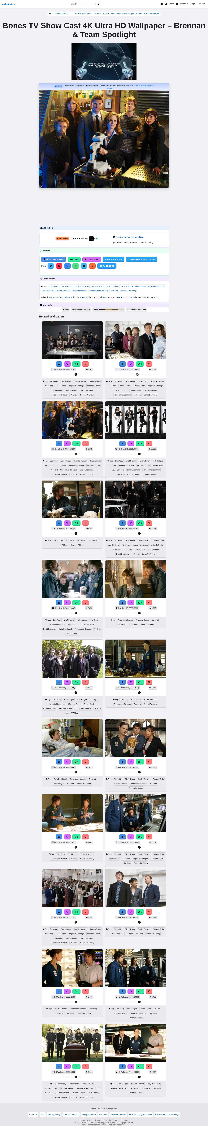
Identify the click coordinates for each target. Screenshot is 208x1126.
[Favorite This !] (67, 364)
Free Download (54, 259)
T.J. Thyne (124, 286)
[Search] (98, 4)
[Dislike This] (85, 364)
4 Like (75, 259)
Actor (68, 297)
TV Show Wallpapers (82, 14)
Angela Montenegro (140, 286)
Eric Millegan (66, 286)
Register (201, 4)
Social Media (137, 297)
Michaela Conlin (158, 286)
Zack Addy (53, 286)
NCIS (83, 297)
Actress (53, 297)
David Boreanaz (63, 291)
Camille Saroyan (82, 286)
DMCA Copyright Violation (140, 1114)
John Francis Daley (95, 297)
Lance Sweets (111, 297)
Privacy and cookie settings (167, 1114)
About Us (33, 1114)
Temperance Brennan (98, 291)
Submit (170, 4)
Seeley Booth (47, 291)
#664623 (115, 309)
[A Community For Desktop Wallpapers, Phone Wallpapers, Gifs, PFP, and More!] (50, 14)
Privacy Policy (54, 1114)
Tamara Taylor (97, 286)
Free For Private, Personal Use (130, 237)
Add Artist (62, 239)
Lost (156, 297)
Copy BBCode (107, 266)
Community (183, 4)
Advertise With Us (118, 1114)
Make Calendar (113, 259)
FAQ (43, 1114)
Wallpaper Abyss (62, 14)
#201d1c (102, 309)
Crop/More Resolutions (141, 259)
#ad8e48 (108, 309)
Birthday (75, 297)
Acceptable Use (89, 1114)
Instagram (149, 297)
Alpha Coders (8, 4)
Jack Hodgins (112, 286)
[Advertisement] (104, 206)
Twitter (61, 297)
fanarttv (143, 374)
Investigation (124, 297)
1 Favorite (92, 259)
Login (193, 4)
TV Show (114, 291)
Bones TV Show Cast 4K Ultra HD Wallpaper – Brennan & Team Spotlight (127, 14)
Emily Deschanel (79, 291)
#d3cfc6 (121, 309)
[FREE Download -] (59, 364)
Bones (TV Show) (128, 291)
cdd (96, 238)
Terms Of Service (71, 1114)
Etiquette (103, 1114)
